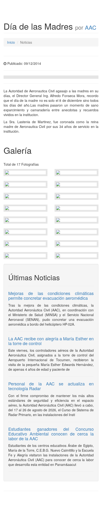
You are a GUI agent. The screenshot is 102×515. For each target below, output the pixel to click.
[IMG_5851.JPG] (25, 172)
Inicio (11, 42)
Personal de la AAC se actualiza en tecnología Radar (51, 385)
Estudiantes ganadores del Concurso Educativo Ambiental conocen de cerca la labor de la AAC (51, 433)
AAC (90, 27)
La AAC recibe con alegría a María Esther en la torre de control (51, 340)
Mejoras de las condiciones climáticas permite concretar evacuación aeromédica (51, 295)
